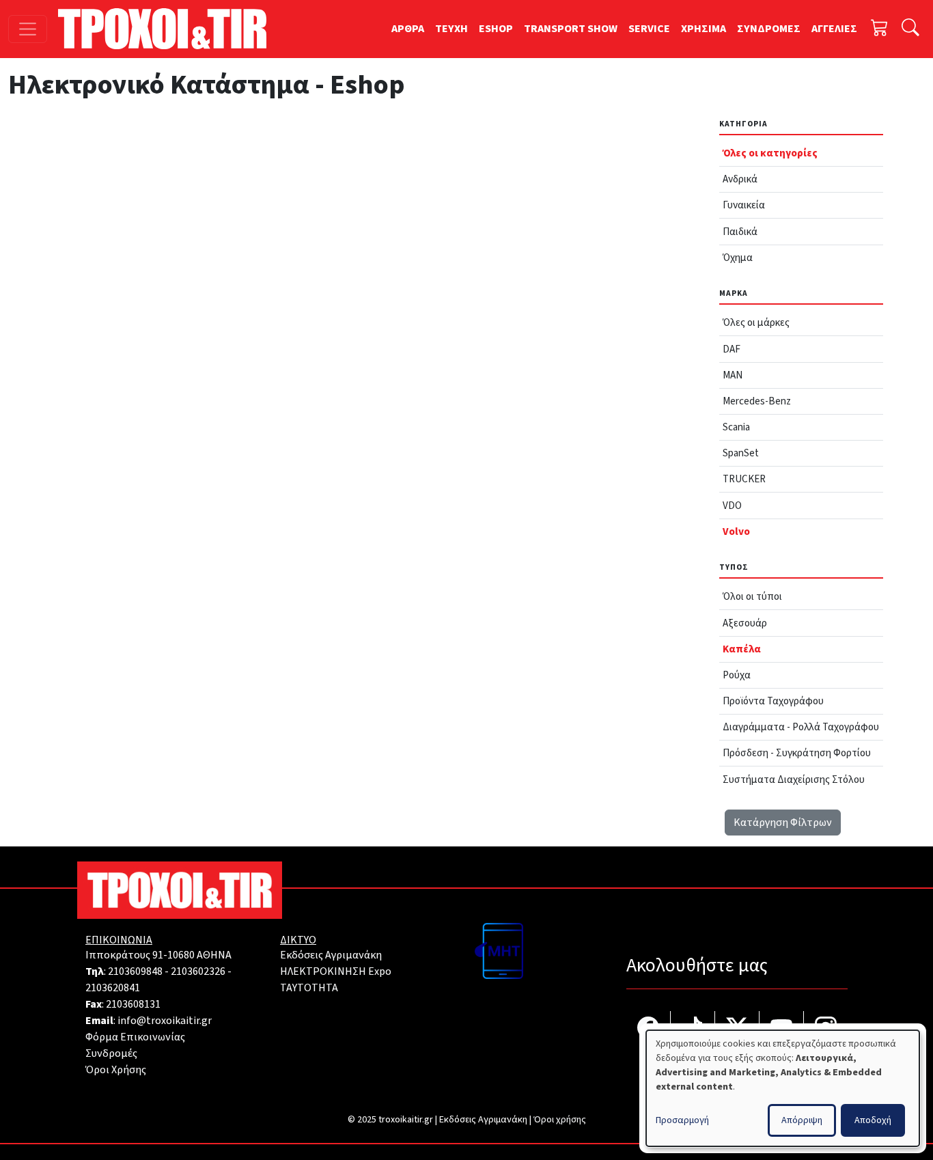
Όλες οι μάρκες (756, 322)
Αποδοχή (872, 1120)
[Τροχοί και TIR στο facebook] (648, 1029)
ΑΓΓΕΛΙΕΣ (834, 28)
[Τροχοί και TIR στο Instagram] (826, 1029)
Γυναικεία (744, 204)
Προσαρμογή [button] (682, 1120)
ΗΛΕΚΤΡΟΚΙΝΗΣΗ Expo (335, 971)
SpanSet (741, 452)
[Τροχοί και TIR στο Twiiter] (737, 1029)
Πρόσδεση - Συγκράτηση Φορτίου (797, 752)
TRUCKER (744, 478)
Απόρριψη (801, 1120)
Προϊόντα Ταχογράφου (773, 700)
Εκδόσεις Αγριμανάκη (331, 955)
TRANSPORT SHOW (570, 28)
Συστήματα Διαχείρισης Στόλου (794, 779)
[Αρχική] (167, 28)
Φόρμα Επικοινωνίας (135, 1037)
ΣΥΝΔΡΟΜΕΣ (768, 28)
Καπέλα (742, 649)
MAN (732, 375)
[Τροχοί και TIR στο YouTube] (782, 1029)
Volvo (736, 531)
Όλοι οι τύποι (752, 596)
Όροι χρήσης (559, 1120)
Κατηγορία (743, 124)
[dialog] (782, 1088)
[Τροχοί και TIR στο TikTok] (693, 1029)
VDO (732, 505)
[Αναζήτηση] (910, 29)
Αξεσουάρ (745, 623)
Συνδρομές (111, 1053)
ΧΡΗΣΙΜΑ (703, 28)
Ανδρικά (740, 179)
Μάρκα (733, 293)
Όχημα (738, 257)
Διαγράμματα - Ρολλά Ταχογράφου (801, 726)
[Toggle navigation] (27, 29)
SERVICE (649, 28)
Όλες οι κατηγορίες (770, 153)
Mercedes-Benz (757, 401)
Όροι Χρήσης (115, 1069)
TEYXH (451, 28)
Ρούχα (737, 674)
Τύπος (734, 567)
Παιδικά (740, 231)
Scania (736, 426)
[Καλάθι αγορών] (879, 29)
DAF (731, 349)
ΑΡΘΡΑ (407, 28)
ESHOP (496, 28)
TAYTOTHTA (309, 987)
